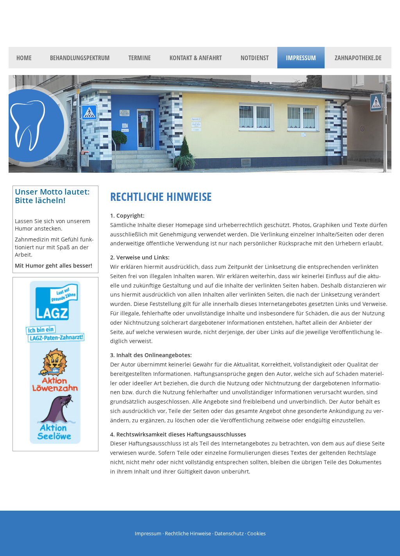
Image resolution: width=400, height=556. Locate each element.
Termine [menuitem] (140, 58)
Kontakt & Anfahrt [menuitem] (196, 58)
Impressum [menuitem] (301, 58)
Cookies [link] (256, 533)
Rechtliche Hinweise (188, 533)
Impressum (148, 533)
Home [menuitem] (24, 58)
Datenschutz (229, 533)
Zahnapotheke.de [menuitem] (358, 58)
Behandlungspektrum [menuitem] (80, 58)
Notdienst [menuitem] (255, 58)
